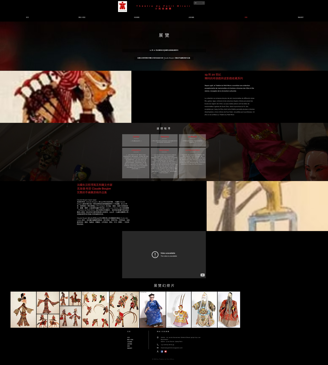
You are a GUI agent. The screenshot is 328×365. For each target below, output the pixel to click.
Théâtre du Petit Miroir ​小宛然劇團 (163, 7)
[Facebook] (162, 351)
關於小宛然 (130, 339)
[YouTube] (166, 351)
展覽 (128, 346)
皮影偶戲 (129, 344)
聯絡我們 (129, 348)
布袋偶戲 (129, 341)
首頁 (128, 337)
